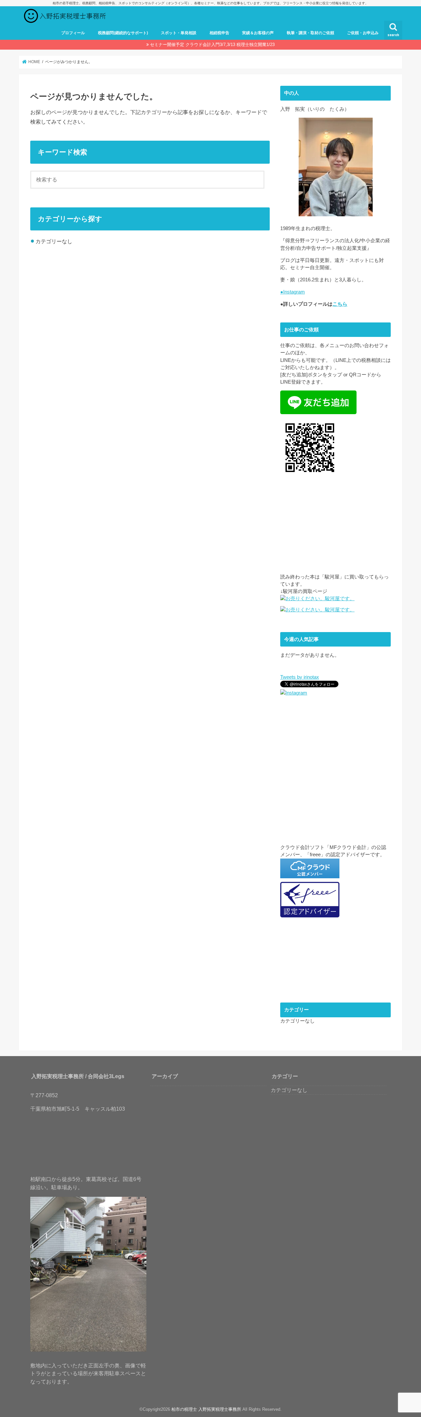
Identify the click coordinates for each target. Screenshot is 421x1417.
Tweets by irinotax (299, 677)
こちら (340, 304)
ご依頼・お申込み (363, 33)
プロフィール (73, 33)
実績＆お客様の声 (258, 33)
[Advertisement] (335, 527)
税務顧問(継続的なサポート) (123, 33)
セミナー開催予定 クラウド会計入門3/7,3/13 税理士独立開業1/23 (212, 44)
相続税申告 (219, 33)
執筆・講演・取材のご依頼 (310, 33)
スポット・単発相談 (178, 33)
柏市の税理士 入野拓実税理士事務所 (206, 1409)
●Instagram (292, 292)
